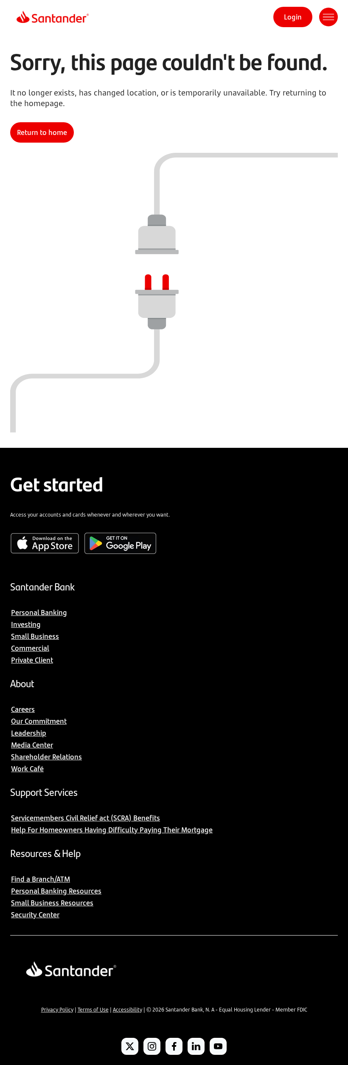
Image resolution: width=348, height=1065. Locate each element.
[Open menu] (328, 17)
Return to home (42, 132)
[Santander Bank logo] (52, 17)
